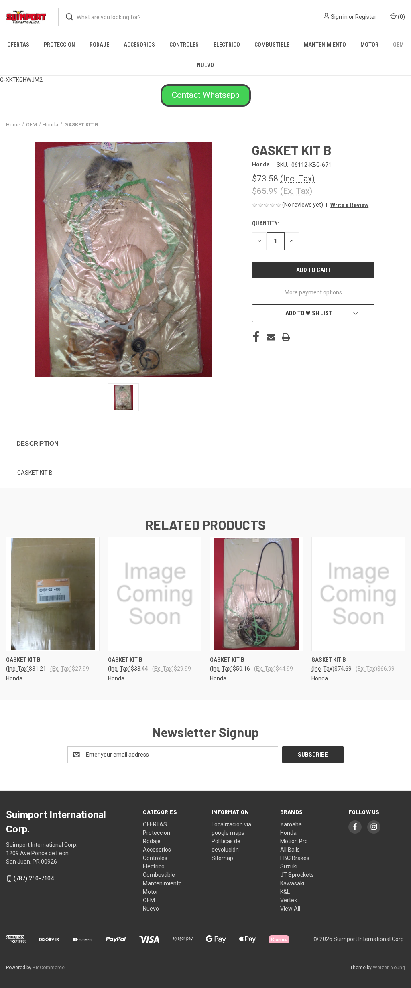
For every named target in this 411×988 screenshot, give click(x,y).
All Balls (290, 849)
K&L (285, 892)
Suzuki (288, 866)
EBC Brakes (294, 858)
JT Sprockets (297, 875)
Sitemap (222, 858)
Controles (184, 44)
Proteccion (59, 44)
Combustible (271, 44)
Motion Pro (294, 841)
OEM (398, 44)
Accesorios (139, 44)
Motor (369, 44)
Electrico (227, 44)
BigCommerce (49, 967)
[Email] (271, 337)
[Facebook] (256, 337)
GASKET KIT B (23, 659)
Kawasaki (292, 883)
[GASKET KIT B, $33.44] (155, 593)
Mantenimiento (325, 44)
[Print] (286, 337)
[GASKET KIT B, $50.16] (257, 593)
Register (365, 17)
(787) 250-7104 (34, 878)
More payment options (313, 292)
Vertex (288, 900)
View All (290, 908)
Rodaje (99, 44)
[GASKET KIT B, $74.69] (358, 593)
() (401, 17)
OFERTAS (18, 44)
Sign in (339, 17)
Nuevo (205, 65)
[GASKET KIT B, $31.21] (53, 593)
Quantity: (265, 223)
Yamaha (291, 824)
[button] (206, 95)
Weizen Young (389, 967)
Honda (288, 833)
